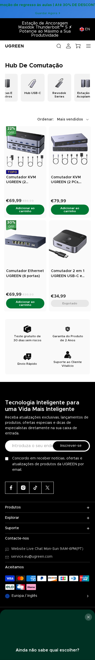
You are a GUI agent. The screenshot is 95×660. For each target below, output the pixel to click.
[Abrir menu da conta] (68, 46)
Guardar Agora (46, 13)
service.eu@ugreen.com (31, 556)
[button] (63, 119)
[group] (32, 88)
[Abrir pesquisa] (59, 46)
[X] (48, 488)
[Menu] (88, 46)
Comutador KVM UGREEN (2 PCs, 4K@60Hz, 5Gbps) (66, 180)
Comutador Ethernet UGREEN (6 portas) (25, 273)
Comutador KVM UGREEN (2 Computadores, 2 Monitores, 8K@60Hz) (21, 180)
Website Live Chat (27, 549)
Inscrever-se (71, 446)
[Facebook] (11, 488)
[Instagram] (23, 488)
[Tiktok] (35, 488)
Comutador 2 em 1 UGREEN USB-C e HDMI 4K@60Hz (67, 274)
